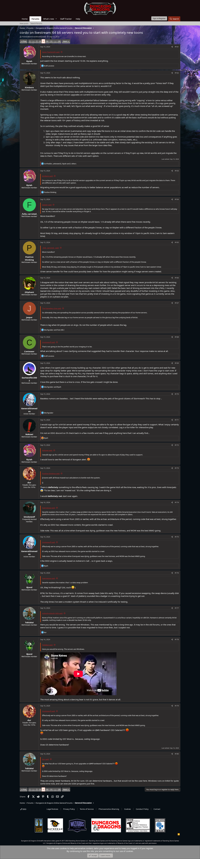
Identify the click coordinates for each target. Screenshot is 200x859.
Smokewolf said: (48, 342)
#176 (177, 573)
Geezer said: (47, 205)
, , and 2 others (60, 164)
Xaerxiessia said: (48, 508)
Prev (24, 41)
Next (65, 41)
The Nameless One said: (51, 308)
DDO (24, 809)
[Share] (172, 46)
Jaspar (29, 317)
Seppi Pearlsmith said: (51, 52)
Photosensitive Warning (109, 809)
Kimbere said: (47, 176)
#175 (177, 537)
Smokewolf (29, 516)
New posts (24, 23)
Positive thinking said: (51, 473)
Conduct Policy (142, 809)
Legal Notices (52, 809)
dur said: (45, 759)
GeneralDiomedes (29, 410)
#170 (177, 394)
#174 (177, 502)
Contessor (29, 351)
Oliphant (29, 292)
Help (78, 18)
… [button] (33, 41)
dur (29, 482)
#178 (177, 639)
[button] (56, 18)
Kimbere (29, 87)
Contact (157, 809)
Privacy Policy (69, 809)
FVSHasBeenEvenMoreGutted (34, 36)
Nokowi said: (47, 450)
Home (24, 18)
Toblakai (29, 622)
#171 (177, 420)
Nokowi (29, 434)
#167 (177, 303)
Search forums (36, 23)
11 (51, 41)
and (54, 330)
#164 (177, 199)
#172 (177, 445)
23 (59, 41)
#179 (177, 706)
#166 (177, 278)
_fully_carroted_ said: (50, 248)
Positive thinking (29, 258)
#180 (177, 754)
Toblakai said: (47, 645)
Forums (35, 18)
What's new (48, 18)
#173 (177, 468)
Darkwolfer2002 (29, 379)
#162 (177, 73)
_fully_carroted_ (29, 214)
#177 (177, 608)
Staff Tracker (66, 18)
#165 (177, 242)
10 (47, 41)
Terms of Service (87, 809)
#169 (177, 363)
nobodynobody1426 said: (52, 613)
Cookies (127, 809)
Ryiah (29, 61)
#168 (177, 337)
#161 (177, 47)
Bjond (29, 587)
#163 (177, 171)
